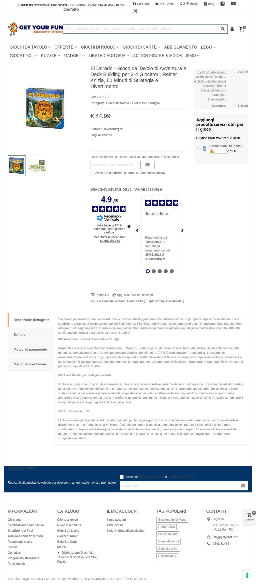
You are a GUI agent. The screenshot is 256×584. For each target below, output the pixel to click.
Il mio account (116, 519)
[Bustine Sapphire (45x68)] (204, 148)
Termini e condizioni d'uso (25, 536)
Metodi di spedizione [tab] (30, 364)
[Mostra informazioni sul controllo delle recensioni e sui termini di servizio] (129, 226)
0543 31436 (221, 543)
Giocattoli (22, 56)
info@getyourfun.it (225, 537)
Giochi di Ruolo (98, 47)
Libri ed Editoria (107, 56)
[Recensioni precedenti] (137, 230)
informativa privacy (152, 173)
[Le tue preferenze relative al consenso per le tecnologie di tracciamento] (247, 575)
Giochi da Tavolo (28, 47)
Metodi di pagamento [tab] (30, 349)
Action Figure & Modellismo (164, 56)
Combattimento (168, 541)
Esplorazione (156, 301)
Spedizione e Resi (20, 530)
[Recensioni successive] (182, 230)
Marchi (61, 547)
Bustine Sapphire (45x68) (225, 146)
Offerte (64, 47)
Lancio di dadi (168, 534)
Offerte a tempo (67, 519)
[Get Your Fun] (35, 29)
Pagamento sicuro (20, 541)
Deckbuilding (175, 301)
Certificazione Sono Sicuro (26, 525)
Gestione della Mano (111, 301)
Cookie (13, 547)
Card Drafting (136, 301)
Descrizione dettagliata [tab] (32, 320)
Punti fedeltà (16, 563)
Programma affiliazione (23, 558)
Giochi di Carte (140, 47)
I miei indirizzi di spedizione (125, 530)
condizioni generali (122, 173)
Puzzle (49, 56)
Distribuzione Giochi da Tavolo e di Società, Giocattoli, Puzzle (77, 557)
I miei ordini (115, 525)
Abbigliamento (180, 47)
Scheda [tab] (20, 335)
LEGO (206, 47)
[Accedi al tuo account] (232, 29)
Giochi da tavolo (68, 530)
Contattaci (15, 552)
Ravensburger (112, 129)
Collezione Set (168, 548)
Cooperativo (166, 527)
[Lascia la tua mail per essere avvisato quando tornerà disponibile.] (147, 165)
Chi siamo (15, 519)
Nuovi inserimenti (69, 525)
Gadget (72, 56)
